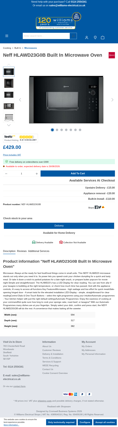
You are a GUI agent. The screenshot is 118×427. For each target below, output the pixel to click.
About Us (46, 346)
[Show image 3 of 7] (61, 130)
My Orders (87, 346)
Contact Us (47, 369)
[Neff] (112, 56)
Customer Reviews (51, 350)
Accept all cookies (105, 422)
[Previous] (20, 100)
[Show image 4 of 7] (66, 130)
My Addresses (88, 350)
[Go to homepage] (59, 20)
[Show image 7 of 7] (80, 130)
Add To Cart (78, 173)
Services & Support (51, 361)
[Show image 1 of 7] (52, 130)
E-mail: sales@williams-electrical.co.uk (16, 377)
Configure (85, 422)
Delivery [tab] (59, 225)
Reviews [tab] (22, 251)
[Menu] (6, 36)
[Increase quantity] (37, 173)
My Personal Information (94, 354)
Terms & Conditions (51, 358)
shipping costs (45, 401)
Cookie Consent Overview (55, 373)
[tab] (9, 251)
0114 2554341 (79, 1)
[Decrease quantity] (6, 173)
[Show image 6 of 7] (75, 130)
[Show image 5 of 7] (71, 130)
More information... (11, 425)
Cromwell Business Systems (62, 411)
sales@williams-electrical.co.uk (67, 5)
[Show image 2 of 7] (57, 130)
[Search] (73, 36)
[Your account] (87, 37)
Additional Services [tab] (38, 251)
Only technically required (61, 422)
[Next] (112, 100)
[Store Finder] (95, 37)
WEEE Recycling (50, 365)
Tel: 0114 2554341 (13, 366)
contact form (19, 386)
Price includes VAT (12, 155)
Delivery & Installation (52, 354)
